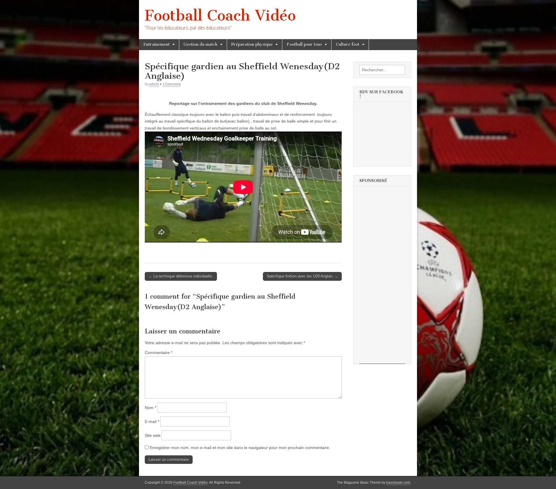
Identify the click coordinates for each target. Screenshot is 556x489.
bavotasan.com (398, 483)
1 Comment (171, 84)
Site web (152, 435)
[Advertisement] (382, 277)
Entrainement (156, 44)
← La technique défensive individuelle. (181, 276)
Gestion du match (200, 44)
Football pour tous (304, 44)
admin (154, 84)
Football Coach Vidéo (220, 15)
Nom (150, 407)
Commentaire (158, 352)
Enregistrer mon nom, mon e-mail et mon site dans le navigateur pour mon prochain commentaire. (240, 447)
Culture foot (347, 44)
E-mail (152, 421)
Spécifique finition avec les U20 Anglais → (302, 276)
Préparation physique (252, 44)
